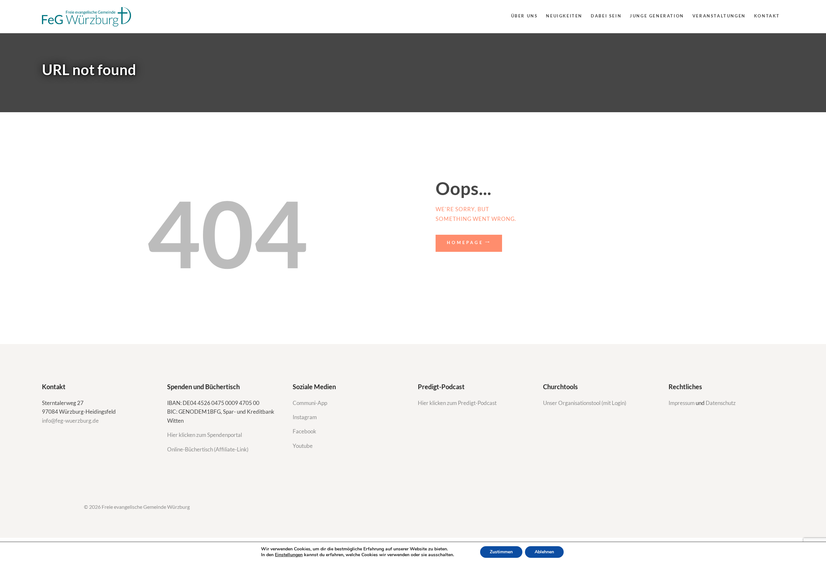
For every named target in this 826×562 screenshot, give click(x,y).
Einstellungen (289, 555)
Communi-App (310, 402)
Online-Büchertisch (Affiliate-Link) (207, 449)
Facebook (304, 431)
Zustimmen (501, 552)
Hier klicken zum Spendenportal (204, 434)
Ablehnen (544, 552)
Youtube (303, 445)
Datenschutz (721, 402)
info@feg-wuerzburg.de (70, 420)
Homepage (465, 242)
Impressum (682, 402)
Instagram (305, 417)
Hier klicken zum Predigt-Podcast (457, 402)
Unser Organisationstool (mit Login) (584, 402)
